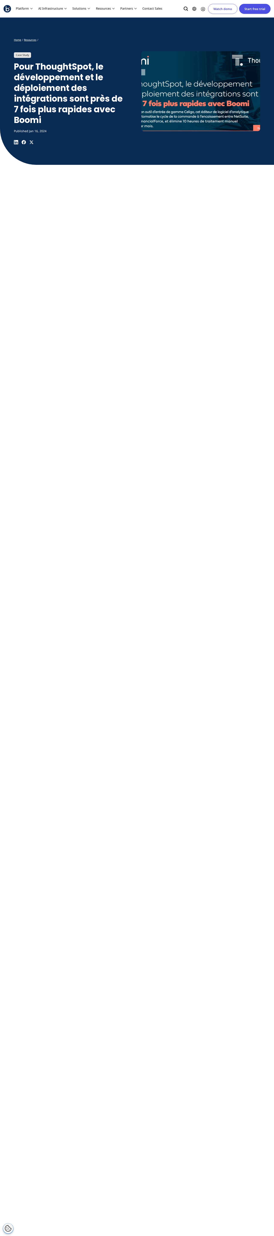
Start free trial (254, 9)
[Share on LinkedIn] (16, 142)
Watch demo (222, 9)
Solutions (79, 8)
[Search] (185, 8)
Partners (126, 8)
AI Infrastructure (50, 8)
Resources (103, 8)
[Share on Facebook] (24, 142)
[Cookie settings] (8, 1228)
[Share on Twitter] (31, 142)
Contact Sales (152, 8)
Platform (22, 8)
